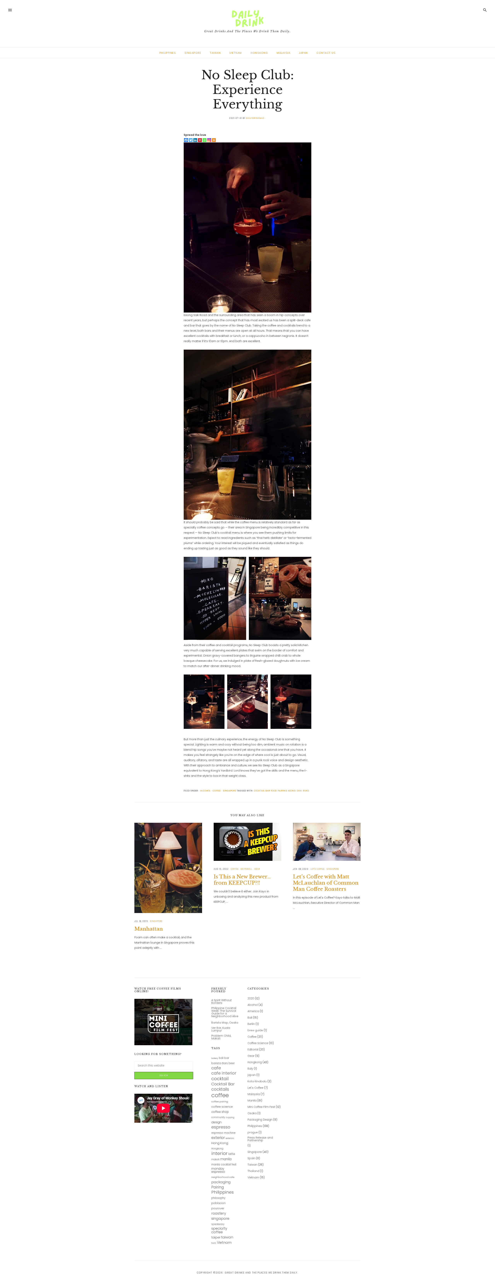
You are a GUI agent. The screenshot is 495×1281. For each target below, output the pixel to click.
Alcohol (253, 1004)
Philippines (222, 1192)
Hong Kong (219, 1143)
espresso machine (223, 1133)
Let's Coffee (255, 1087)
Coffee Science (258, 1043)
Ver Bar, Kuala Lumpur (220, 1029)
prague (253, 1132)
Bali (250, 1017)
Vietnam (224, 1242)
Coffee (252, 1036)
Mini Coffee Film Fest (261, 1107)
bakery (214, 1058)
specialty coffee (219, 1230)
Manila (252, 1100)
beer (232, 1063)
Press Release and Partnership (260, 1139)
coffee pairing (219, 1101)
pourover (217, 1208)
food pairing (279, 790)
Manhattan (148, 929)
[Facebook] (186, 140)
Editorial (253, 1049)
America (253, 1011)
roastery (218, 1213)
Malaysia (254, 1094)
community (218, 1117)
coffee (220, 1095)
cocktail (220, 1078)
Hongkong (217, 1148)
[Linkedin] (195, 140)
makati (215, 1159)
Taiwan (252, 1164)
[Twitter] (191, 140)
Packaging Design (260, 1119)
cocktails (220, 1089)
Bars (225, 1063)
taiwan (227, 1237)
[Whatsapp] (205, 140)
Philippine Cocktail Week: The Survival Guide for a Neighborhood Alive (224, 1012)
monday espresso (218, 1170)
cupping (230, 1118)
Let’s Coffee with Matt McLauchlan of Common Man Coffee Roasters (325, 883)
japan (252, 1075)
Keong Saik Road (298, 790)
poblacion (218, 1203)
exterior (218, 1138)
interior (219, 1153)
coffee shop (220, 1111)
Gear (251, 1055)
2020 (251, 998)
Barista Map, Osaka (224, 1022)
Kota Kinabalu (257, 1081)
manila (225, 1159)
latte (231, 1154)
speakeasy (217, 1224)
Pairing (217, 1187)
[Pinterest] (200, 140)
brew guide (255, 1030)
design (216, 1122)
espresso (220, 1127)
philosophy (218, 1198)
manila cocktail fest (223, 1164)
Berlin (251, 1024)
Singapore (255, 1152)
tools (213, 1243)
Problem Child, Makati (221, 1037)
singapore (220, 1219)
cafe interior (223, 1073)
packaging (221, 1182)
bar (226, 1058)
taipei (215, 1237)
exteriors (230, 1138)
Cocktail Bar (262, 790)
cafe (216, 1068)
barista (216, 1063)
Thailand (253, 1171)
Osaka (252, 1113)
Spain (251, 1158)
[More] (214, 140)
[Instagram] (209, 140)
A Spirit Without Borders (221, 1001)
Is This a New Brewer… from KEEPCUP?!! (242, 880)
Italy (250, 1068)
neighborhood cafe (222, 1177)
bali (221, 1058)
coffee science (222, 1106)
